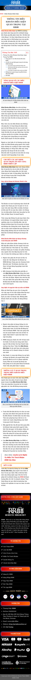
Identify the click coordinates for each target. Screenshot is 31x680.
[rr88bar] (15, 3)
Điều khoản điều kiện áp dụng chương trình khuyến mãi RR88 (18, 67)
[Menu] (2, 3)
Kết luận (8, 75)
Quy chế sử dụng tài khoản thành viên (16, 65)
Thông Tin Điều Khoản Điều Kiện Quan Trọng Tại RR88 (15, 56)
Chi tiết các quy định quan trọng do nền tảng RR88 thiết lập (17, 63)
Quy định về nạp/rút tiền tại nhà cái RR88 (17, 70)
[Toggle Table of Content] (26, 52)
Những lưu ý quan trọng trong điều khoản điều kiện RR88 (16, 72)
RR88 (1, 14)
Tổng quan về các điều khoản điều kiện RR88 (15, 59)
